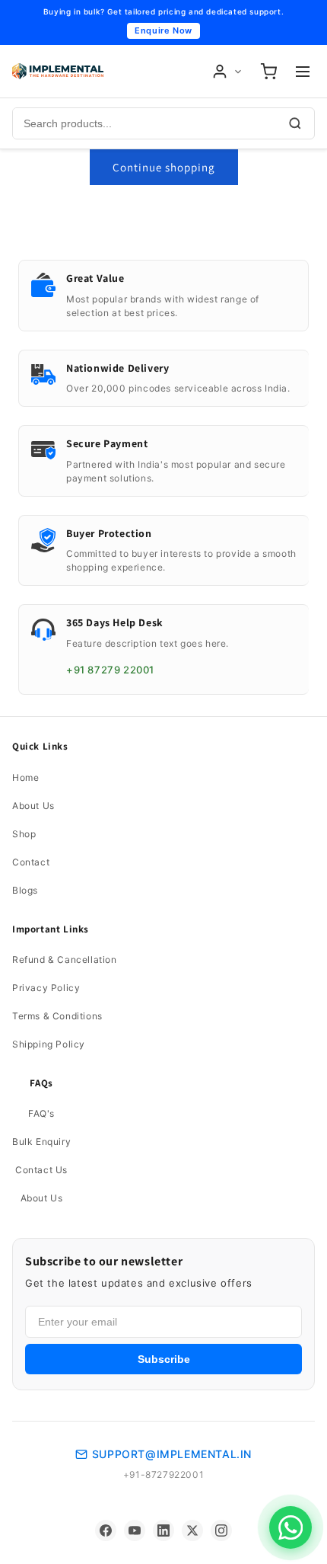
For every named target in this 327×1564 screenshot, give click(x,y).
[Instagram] (221, 1530)
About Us (33, 805)
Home (25, 777)
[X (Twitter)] (192, 1530)
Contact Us (41, 1169)
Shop (24, 834)
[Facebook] (105, 1530)
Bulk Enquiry (41, 1141)
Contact (30, 862)
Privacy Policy (46, 987)
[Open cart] (268, 71)
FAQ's (41, 1113)
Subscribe (164, 1359)
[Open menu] (302, 71)
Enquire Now (163, 30)
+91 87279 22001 (110, 670)
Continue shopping (164, 167)
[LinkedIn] (163, 1530)
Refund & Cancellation (64, 959)
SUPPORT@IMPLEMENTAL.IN (172, 1453)
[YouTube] (134, 1530)
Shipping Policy (48, 1044)
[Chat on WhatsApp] (290, 1527)
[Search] (295, 123)
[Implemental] (57, 71)
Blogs (25, 890)
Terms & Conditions (57, 1016)
